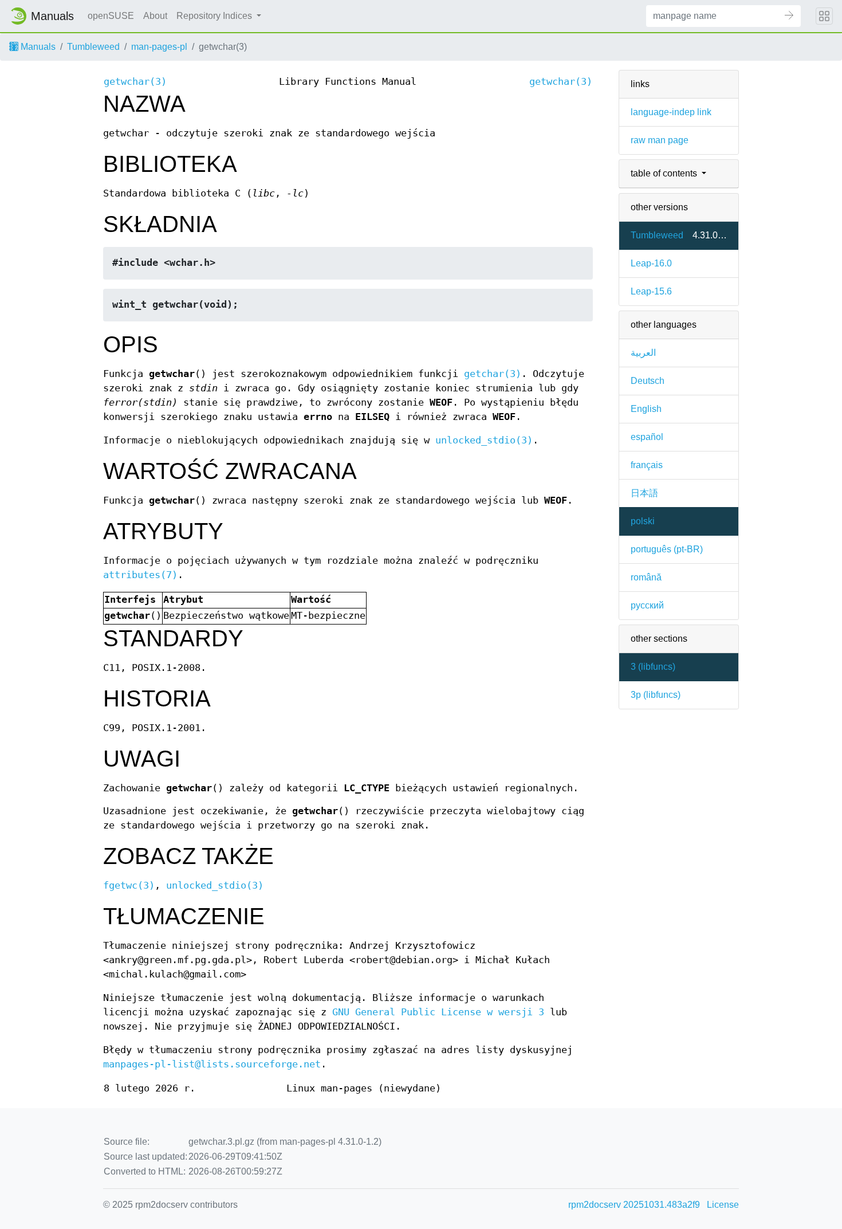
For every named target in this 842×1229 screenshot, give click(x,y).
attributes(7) (140, 575)
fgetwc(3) (129, 885)
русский (647, 605)
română (646, 577)
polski (643, 521)
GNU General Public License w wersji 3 (438, 1012)
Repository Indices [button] (215, 16)
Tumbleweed (93, 47)
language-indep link (671, 112)
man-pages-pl (159, 47)
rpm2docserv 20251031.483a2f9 (634, 1205)
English (646, 409)
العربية (643, 353)
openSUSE (111, 16)
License (723, 1205)
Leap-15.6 (651, 291)
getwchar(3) (135, 81)
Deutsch (647, 381)
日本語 (644, 493)
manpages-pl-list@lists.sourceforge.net (212, 1064)
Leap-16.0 (651, 263)
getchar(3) (492, 373)
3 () (653, 667)
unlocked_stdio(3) (484, 440)
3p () (655, 695)
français (647, 465)
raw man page (659, 140)
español (647, 437)
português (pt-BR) (667, 549)
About (155, 16)
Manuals (37, 47)
